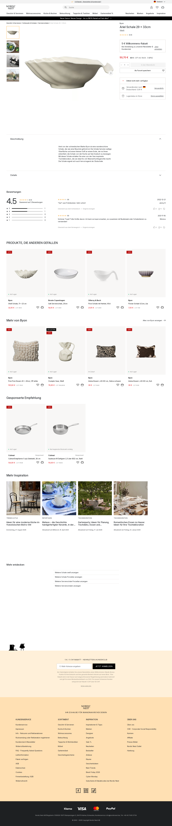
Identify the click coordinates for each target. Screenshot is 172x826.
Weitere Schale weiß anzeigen (67, 572)
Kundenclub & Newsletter (25, 742)
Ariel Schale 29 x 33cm (58, 23)
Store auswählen (157, 96)
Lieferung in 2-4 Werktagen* (88, 2)
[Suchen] (66, 7)
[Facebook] (78, 790)
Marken (140, 13)
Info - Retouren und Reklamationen (29, 733)
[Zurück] (27, 73)
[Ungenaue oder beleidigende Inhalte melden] (164, 209)
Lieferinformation (22, 755)
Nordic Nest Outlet (134, 746)
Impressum (20, 729)
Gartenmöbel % (107, 13)
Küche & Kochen (50, 13)
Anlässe (89, 755)
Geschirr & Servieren (14, 13)
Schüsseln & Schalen (29, 23)
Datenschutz (20, 768)
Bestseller (90, 751)
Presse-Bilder (132, 742)
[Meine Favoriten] (157, 7)
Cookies (19, 772)
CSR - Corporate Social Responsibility (141, 729)
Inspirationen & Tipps (94, 725)
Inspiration (161, 13)
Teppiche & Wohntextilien (68, 742)
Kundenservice (21, 725)
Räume (88, 759)
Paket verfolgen (22, 759)
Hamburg (130, 751)
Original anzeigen (89, 209)
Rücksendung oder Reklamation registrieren (33, 738)
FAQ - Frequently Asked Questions (29, 751)
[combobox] (160, 2)
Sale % (88, 742)
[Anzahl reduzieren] (121, 65)
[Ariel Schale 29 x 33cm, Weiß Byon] (69, 72)
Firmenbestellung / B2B (24, 777)
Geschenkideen (92, 764)
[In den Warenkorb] (42, 307)
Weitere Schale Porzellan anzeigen (68, 577)
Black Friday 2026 (93, 772)
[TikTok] (94, 790)
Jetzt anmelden (158, 48)
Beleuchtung (65, 13)
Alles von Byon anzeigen (152, 320)
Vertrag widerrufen (86, 686)
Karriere (130, 733)
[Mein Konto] (151, 7)
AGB (17, 764)
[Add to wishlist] (38, 307)
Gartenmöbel (63, 751)
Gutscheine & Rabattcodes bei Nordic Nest (102, 781)
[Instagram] (86, 790)
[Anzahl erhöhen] (128, 65)
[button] (126, 35)
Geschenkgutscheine (66, 755)
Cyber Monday (92, 777)
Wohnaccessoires (33, 13)
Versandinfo (159, 88)
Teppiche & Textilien (81, 13)
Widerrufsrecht (21, 781)
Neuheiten (130, 13)
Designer (89, 733)
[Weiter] (110, 73)
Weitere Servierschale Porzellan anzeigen (71, 581)
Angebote (150, 13)
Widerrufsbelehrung (23, 746)
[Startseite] (10, 7)
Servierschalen (43, 23)
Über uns (130, 725)
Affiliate (130, 738)
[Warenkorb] (163, 7)
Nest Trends (90, 768)
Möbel (95, 13)
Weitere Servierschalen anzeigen (68, 586)
